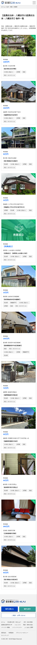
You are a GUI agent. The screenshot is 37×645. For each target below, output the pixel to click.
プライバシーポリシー (22, 632)
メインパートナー (17, 627)
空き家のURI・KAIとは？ (14, 622)
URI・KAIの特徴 (28, 622)
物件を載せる (9, 609)
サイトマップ (5, 635)
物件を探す (27, 609)
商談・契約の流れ (28, 624)
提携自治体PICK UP (6, 624)
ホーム (3, 622)
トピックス (18, 624)
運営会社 (3, 632)
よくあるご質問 (29, 627)
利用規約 (11, 632)
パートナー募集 (5, 627)
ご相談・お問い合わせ (18, 615)
